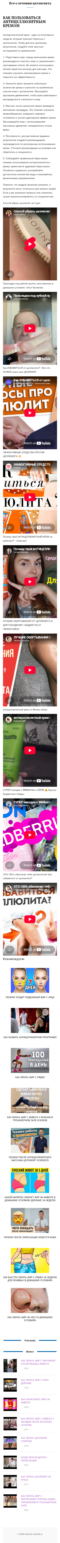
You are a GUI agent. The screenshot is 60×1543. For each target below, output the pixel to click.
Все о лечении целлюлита (30, 3)
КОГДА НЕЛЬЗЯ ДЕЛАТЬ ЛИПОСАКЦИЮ (34, 1459)
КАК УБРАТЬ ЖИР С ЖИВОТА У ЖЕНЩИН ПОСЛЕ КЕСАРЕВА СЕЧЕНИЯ (37, 1421)
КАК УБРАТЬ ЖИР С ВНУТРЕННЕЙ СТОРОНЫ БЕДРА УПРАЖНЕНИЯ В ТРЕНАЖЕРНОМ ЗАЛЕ (38, 1500)
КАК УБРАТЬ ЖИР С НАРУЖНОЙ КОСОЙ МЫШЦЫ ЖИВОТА (38, 1362)
